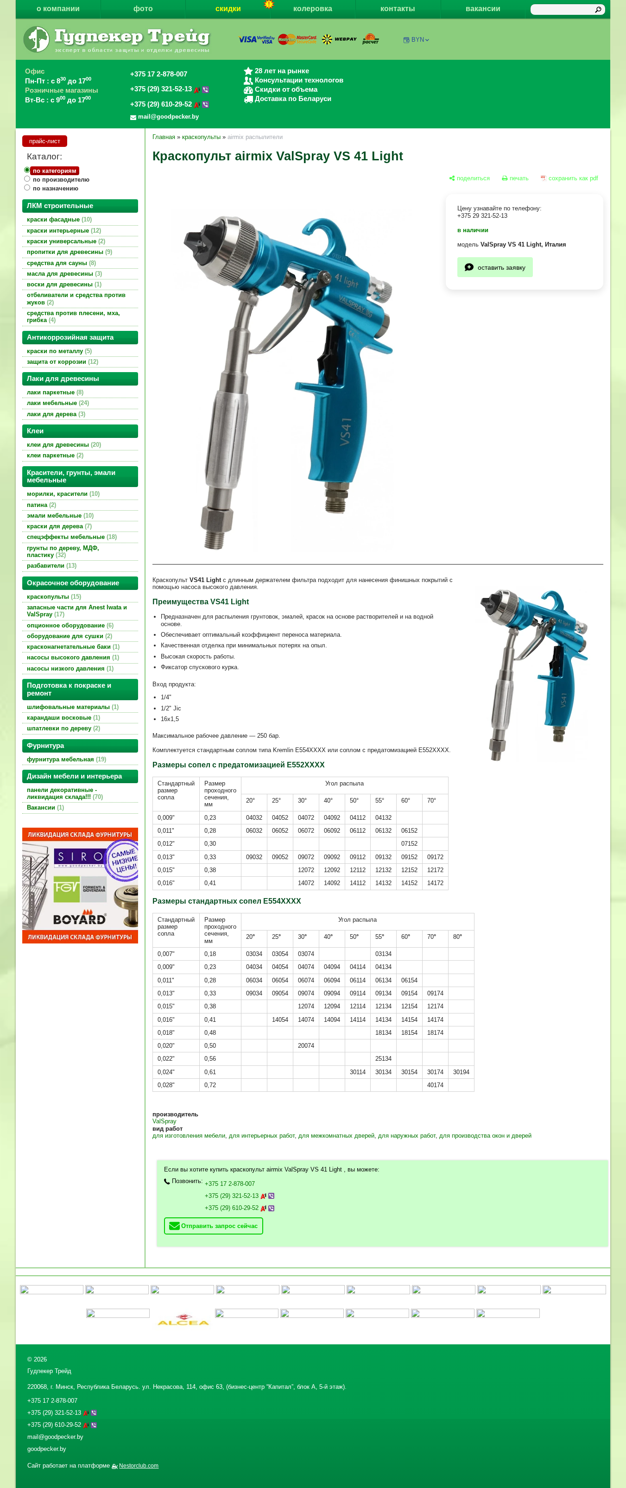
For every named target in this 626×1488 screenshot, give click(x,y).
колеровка (312, 9)
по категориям (54, 170)
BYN (417, 39)
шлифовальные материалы (72, 706)
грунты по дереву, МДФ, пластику (63, 551)
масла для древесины (63, 273)
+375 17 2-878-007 (158, 74)
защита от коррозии (61, 361)
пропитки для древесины (68, 251)
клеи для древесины (63, 444)
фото (143, 9)
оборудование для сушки (68, 636)
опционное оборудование (69, 625)
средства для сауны (60, 263)
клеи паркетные (54, 455)
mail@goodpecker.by (55, 1436)
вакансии (483, 9)
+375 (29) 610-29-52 (162, 104)
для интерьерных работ (262, 1135)
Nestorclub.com (138, 1466)
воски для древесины (63, 284)
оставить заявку (501, 267)
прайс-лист (44, 141)
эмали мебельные (59, 515)
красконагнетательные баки (72, 646)
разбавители (51, 565)
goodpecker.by (46, 1448)
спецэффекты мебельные (71, 536)
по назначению (55, 188)
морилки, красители (62, 493)
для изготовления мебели (188, 1135)
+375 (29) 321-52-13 (162, 89)
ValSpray (164, 1121)
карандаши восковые (62, 717)
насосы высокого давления (72, 657)
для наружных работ (407, 1135)
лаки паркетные (54, 392)
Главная (163, 136)
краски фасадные (58, 219)
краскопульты (53, 596)
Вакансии (44, 807)
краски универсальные (65, 241)
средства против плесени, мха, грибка (73, 316)
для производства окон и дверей (485, 1135)
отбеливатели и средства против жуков (76, 298)
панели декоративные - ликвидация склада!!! (64, 793)
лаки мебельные (57, 402)
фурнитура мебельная (65, 759)
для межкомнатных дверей (336, 1135)
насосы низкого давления (69, 668)
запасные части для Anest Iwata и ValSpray (77, 611)
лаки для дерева (55, 414)
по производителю (61, 179)
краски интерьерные (63, 230)
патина (40, 504)
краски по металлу (58, 351)
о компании (58, 9)
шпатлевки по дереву (62, 728)
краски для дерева (58, 526)
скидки (228, 9)
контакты (397, 9)
